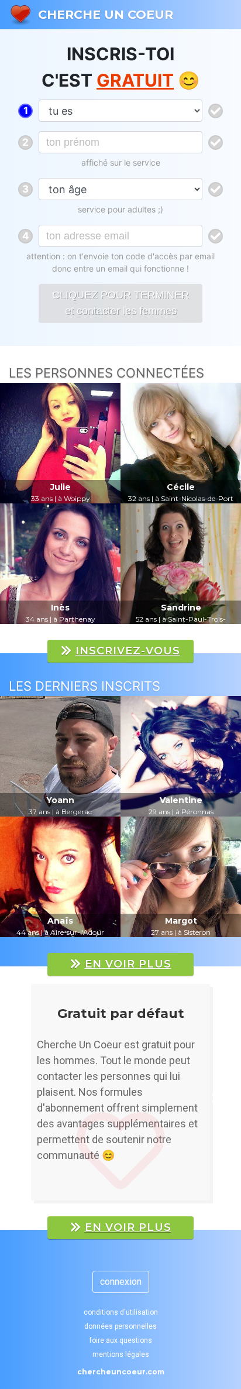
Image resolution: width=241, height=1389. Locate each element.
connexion (121, 1281)
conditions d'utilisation (121, 1312)
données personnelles (120, 1326)
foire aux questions (120, 1340)
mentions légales (120, 1354)
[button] (25, 1098)
